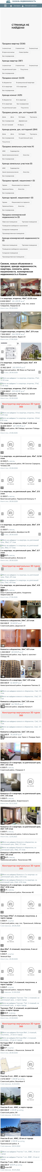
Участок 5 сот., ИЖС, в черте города (16, 1076)
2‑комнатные (20, 48)
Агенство (26, 155)
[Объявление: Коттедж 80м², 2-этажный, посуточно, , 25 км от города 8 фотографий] (21, 1035)
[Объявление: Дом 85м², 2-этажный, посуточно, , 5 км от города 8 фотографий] (10, 947)
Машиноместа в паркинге (20, 185)
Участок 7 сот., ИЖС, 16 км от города (16, 1162)
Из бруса (21, 125)
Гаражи (4, 185)
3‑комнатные (33, 48)
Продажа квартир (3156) (13, 44)
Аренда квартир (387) (12, 61)
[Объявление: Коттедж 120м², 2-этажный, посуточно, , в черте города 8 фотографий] (10, 980)
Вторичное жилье (8, 52)
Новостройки (23, 52)
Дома (4, 117)
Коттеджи (22, 117)
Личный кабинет (31, 6)
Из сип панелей (7, 125)
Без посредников (8, 56)
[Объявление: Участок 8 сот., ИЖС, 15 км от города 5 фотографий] (20, 1136)
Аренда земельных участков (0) (17, 164)
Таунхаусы (33, 117)
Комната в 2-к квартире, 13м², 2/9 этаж (17, 680)
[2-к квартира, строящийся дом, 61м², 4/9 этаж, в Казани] (10, 360)
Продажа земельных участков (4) (18, 147)
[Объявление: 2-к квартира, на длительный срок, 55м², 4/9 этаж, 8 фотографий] (21, 577)
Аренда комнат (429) (12, 95)
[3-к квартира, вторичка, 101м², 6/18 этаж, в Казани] (21, 415)
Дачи (12, 117)
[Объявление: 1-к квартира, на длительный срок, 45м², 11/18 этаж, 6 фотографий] (10, 454)
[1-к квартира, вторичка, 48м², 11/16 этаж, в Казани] (10, 296)
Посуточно (24, 69)
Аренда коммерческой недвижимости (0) (20, 239)
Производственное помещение (13, 233)
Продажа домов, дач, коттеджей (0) (19, 113)
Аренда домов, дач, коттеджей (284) (19, 130)
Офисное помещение (9, 222)
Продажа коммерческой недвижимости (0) (14, 216)
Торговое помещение (29, 222)
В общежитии (7, 82)
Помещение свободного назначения (15, 225)
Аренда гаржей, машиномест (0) (17, 198)
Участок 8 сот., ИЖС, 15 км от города (16, 1138)
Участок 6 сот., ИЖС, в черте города (16, 1107)
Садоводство (14, 151)
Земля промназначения (10, 155)
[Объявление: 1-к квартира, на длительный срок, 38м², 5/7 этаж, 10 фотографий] (21, 542)
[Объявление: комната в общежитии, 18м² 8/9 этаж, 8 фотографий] (20, 647)
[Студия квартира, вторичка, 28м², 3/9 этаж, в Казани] (10, 329)
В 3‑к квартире (22, 86)
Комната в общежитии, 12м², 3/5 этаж (17, 732)
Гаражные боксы (7, 189)
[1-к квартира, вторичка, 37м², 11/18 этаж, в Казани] (21, 380)
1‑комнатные (6, 48)
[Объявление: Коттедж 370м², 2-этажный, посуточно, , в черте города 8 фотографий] (10, 914)
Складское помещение (10, 229)
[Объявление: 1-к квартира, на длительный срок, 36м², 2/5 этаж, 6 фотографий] (10, 489)
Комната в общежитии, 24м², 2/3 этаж (17, 621)
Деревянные (23, 121)
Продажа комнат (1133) (13, 78)
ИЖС (4, 151)
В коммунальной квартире (25, 82)
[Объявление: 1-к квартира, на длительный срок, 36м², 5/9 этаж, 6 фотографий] (10, 522)
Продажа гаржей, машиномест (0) (18, 181)
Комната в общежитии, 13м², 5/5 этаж (17, 702)
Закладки (17, 6)
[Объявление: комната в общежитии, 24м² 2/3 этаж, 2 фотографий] (20, 618)
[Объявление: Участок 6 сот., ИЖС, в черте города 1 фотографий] (20, 1105)
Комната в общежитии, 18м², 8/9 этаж (17, 649)
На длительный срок (9, 69)
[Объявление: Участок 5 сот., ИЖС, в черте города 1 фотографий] (20, 1074)
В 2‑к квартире (7, 86)
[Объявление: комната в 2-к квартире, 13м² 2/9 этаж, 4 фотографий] (20, 678)
